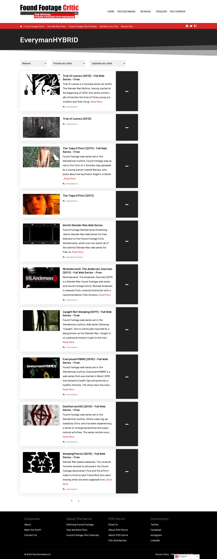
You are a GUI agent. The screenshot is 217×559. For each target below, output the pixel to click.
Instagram (156, 535)
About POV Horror (118, 530)
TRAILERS (161, 11)
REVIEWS (145, 11)
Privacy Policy (162, 554)
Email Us (113, 524)
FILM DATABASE (126, 11)
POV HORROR (177, 11)
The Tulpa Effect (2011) (78, 195)
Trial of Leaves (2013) (77, 118)
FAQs (173, 554)
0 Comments (72, 107)
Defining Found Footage (80, 524)
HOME (111, 11)
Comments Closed (74, 257)
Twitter (155, 524)
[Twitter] (191, 26)
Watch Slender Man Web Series (83, 225)
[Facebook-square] (187, 26)
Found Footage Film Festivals (83, 26)
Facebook (156, 530)
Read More (96, 101)
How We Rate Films (56, 26)
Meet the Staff (32, 530)
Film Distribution (117, 540)
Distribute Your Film (109, 26)
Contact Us (30, 535)
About (27, 524)
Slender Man (127, 26)
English (182, 556)
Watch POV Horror (118, 535)
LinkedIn (155, 540)
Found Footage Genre (33, 26)
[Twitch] (195, 26)
